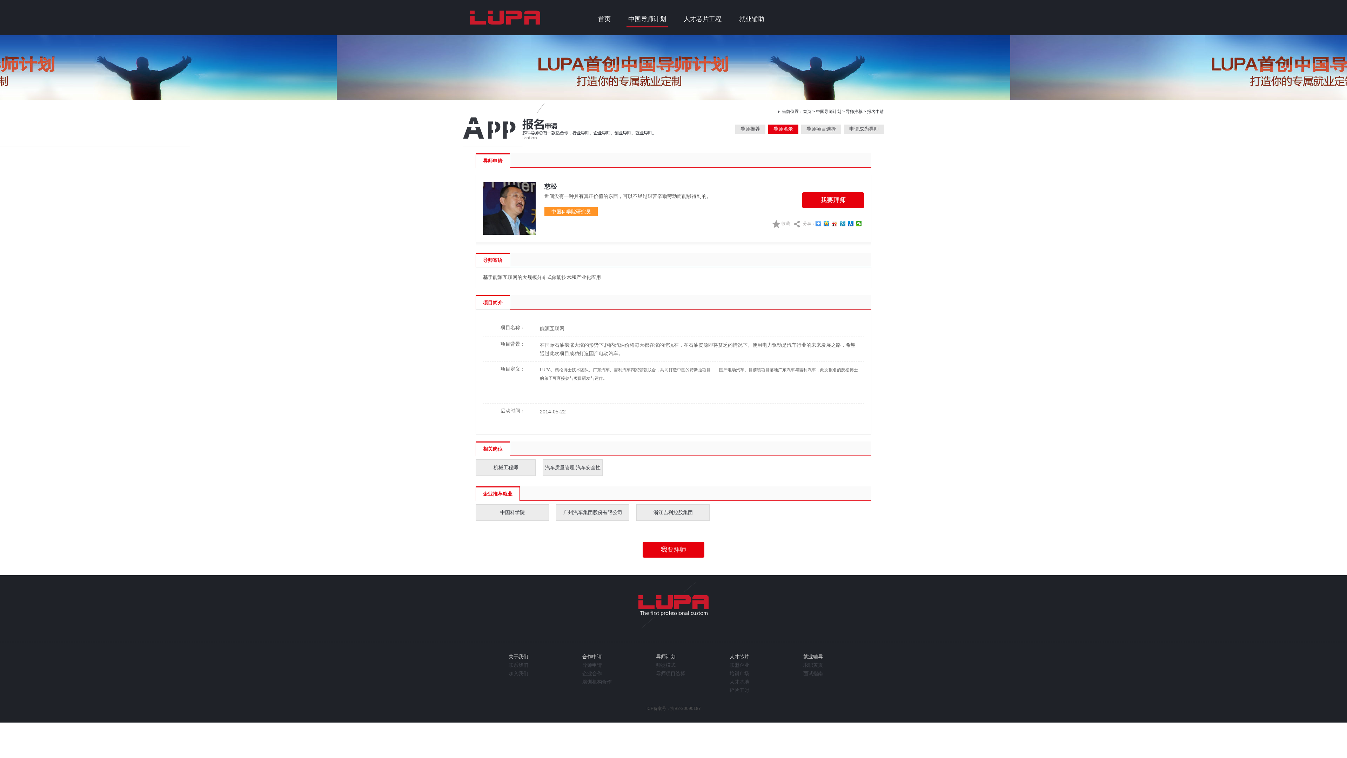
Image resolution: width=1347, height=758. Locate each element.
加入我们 (518, 673)
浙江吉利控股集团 (673, 512)
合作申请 (592, 656)
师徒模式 (666, 665)
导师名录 (783, 129)
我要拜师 (833, 200)
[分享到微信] (859, 223)
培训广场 (739, 673)
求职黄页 (813, 665)
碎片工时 (739, 690)
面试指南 (813, 673)
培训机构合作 (597, 682)
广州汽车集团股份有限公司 (592, 512)
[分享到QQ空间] (827, 223)
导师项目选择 (821, 129)
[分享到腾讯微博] (843, 223)
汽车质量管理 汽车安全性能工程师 (573, 470)
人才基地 (739, 682)
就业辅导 (813, 656)
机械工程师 (506, 467)
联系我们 (518, 665)
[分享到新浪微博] (835, 223)
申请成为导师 (864, 129)
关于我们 (518, 656)
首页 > (809, 111)
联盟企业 (739, 665)
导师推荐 (854, 111)
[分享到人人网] (851, 223)
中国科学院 (512, 512)
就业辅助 (751, 18)
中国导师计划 (647, 18)
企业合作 (592, 673)
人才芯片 (739, 656)
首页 (604, 18)
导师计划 (666, 656)
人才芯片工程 (703, 18)
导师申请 (592, 665)
